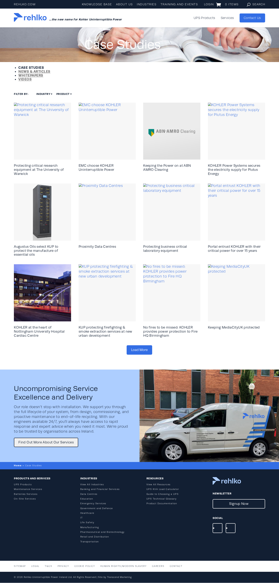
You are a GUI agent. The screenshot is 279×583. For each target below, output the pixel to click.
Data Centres (88, 494)
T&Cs (48, 566)
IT (81, 517)
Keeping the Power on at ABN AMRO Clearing (167, 168)
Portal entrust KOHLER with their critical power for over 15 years (234, 249)
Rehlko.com (25, 4)
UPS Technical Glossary (161, 498)
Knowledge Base (97, 4)
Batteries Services (25, 494)
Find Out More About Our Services (46, 442)
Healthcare (87, 513)
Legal (35, 566)
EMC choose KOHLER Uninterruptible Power (96, 168)
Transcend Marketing (119, 577)
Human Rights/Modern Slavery (123, 566)
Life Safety (87, 522)
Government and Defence (96, 508)
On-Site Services (25, 498)
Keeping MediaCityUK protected (234, 327)
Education (86, 498)
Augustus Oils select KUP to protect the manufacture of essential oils (36, 251)
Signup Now (238, 504)
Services (227, 18)
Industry (43, 94)
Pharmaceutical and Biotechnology (102, 532)
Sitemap (20, 566)
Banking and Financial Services (100, 489)
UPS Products (204, 18)
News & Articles (34, 71)
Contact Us (252, 18)
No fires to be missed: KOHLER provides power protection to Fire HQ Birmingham (170, 331)
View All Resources (158, 484)
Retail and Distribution (94, 536)
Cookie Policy (84, 566)
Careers (158, 566)
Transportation (89, 541)
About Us (124, 4)
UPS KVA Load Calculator (162, 489)
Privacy (63, 566)
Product (63, 94)
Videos (25, 79)
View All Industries (92, 484)
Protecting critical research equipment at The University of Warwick (39, 170)
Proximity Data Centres (97, 247)
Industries (146, 4)
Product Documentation (161, 503)
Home (17, 465)
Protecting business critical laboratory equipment (165, 249)
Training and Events (179, 4)
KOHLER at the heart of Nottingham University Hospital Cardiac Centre (39, 331)
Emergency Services (93, 503)
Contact (176, 566)
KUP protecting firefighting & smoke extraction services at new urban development (105, 331)
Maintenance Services (28, 489)
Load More (139, 350)
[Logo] (30, 18)
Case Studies (31, 68)
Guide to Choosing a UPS (162, 494)
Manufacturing (89, 527)
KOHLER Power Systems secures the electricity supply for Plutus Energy (234, 170)
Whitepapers (30, 75)
